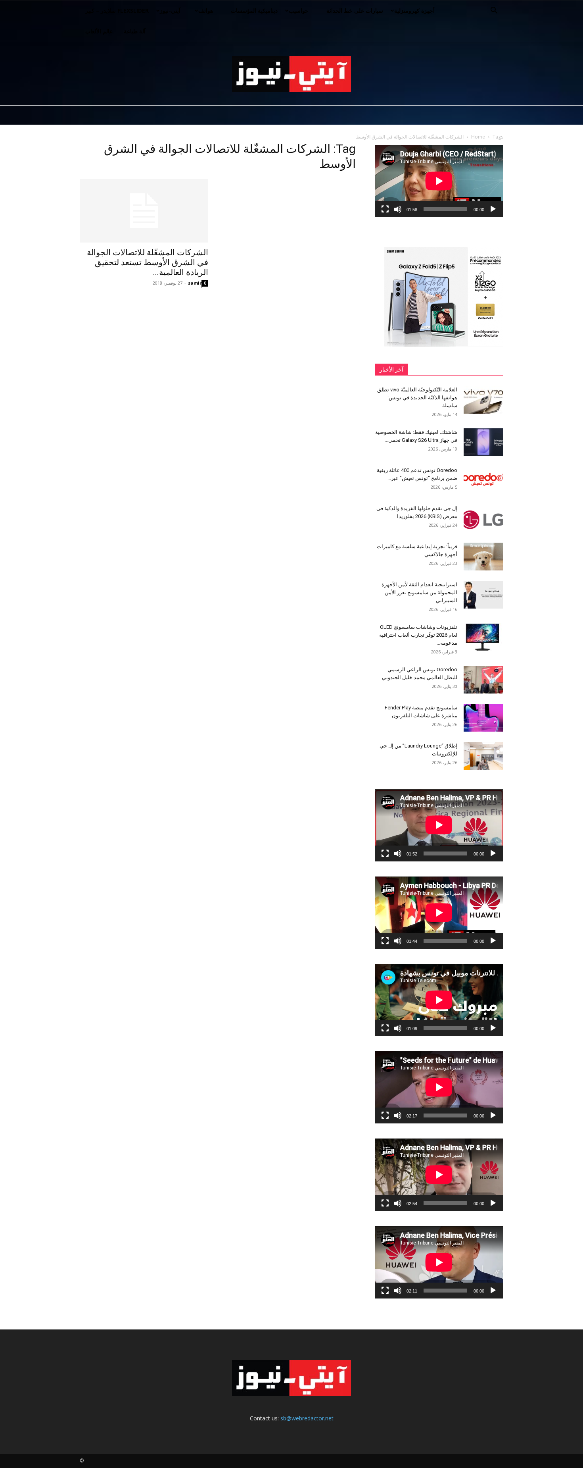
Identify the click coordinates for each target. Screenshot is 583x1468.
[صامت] (398, 209)
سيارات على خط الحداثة (354, 10)
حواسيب (299, 10)
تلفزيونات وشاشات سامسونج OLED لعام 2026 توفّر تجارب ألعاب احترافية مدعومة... (418, 635)
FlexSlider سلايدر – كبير (117, 10)
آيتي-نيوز (170, 10)
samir (194, 283)
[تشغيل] (493, 209)
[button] (493, 11)
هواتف (205, 10)
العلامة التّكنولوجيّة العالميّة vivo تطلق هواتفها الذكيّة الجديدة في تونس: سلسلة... (417, 397)
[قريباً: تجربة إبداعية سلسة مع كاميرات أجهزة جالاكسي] (483, 556)
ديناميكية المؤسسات (254, 10)
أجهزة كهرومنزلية (414, 10)
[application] (439, 181)
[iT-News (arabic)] (291, 74)
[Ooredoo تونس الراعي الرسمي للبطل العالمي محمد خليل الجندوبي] (483, 680)
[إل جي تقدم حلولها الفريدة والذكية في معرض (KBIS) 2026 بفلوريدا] (483, 518)
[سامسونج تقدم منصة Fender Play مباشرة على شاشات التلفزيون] (483, 718)
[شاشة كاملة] (385, 209)
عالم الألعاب (99, 31)
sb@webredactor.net (307, 1418)
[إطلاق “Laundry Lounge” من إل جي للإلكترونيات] (483, 756)
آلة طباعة (135, 31)
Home (478, 136)
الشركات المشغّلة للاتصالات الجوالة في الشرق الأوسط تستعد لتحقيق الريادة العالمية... (147, 262)
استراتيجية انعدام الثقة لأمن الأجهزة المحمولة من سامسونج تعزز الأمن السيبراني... (419, 592)
